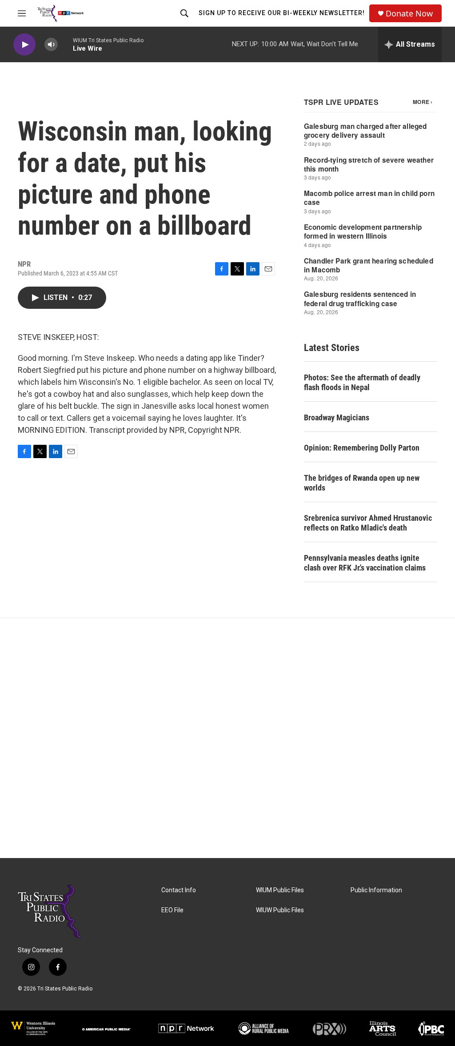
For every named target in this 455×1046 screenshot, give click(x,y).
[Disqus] (227, 738)
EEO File (172, 910)
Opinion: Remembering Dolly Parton (361, 447)
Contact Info (178, 890)
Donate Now (409, 13)
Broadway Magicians (336, 417)
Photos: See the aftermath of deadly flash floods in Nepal (362, 382)
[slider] (65, 44)
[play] (24, 45)
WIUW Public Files (280, 910)
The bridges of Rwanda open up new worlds (361, 482)
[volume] (51, 45)
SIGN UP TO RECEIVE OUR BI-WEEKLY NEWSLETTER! (282, 12)
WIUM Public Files (280, 890)
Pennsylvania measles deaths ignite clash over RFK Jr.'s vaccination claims (365, 562)
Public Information (376, 890)
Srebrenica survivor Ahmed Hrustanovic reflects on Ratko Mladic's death (368, 522)
